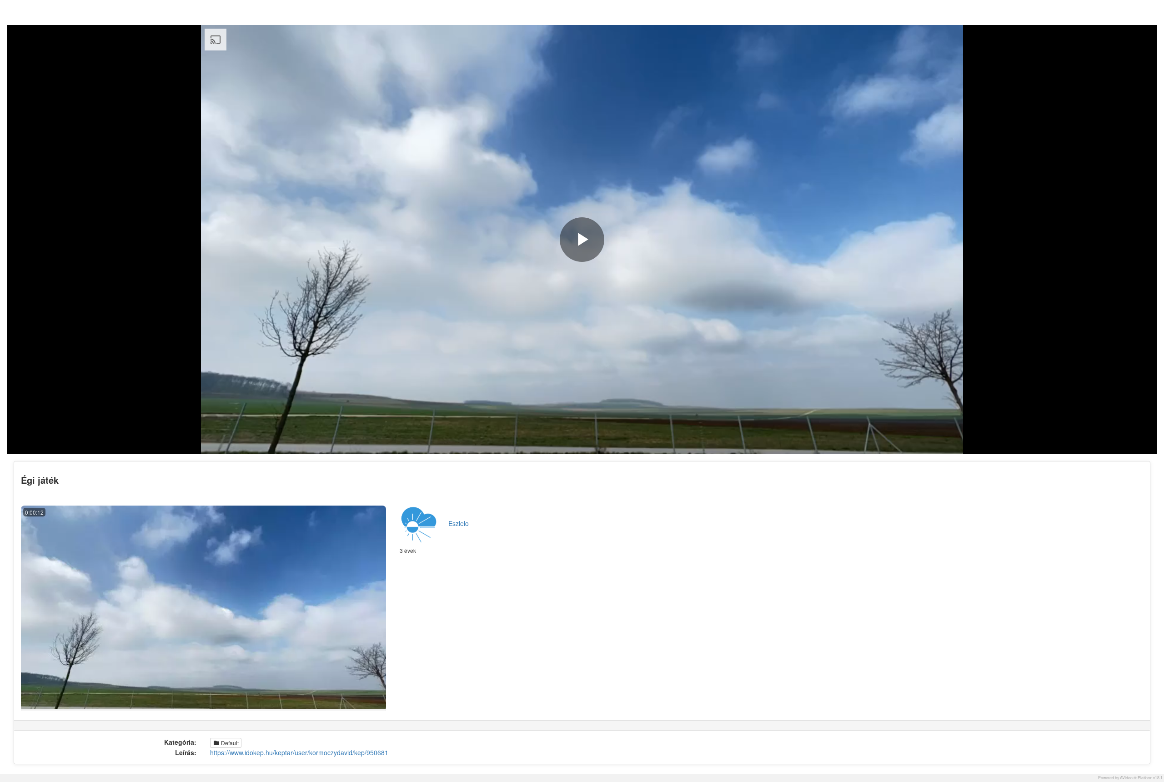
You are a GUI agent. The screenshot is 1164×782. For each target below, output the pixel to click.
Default (229, 743)
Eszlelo (458, 523)
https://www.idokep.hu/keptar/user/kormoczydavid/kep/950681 (299, 752)
